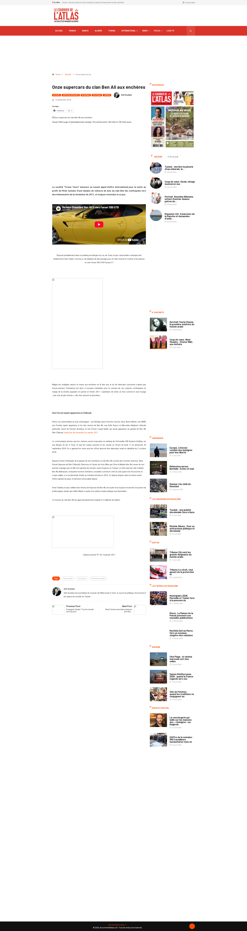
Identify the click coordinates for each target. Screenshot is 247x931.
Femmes (173, 524)
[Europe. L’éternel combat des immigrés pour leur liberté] (158, 450)
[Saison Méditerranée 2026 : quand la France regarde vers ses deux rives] (158, 677)
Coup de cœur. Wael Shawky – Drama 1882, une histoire (181, 342)
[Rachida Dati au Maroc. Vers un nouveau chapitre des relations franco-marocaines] (158, 633)
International (128, 31)
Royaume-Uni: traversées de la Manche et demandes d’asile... (180, 216)
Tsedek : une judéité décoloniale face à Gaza (182, 511)
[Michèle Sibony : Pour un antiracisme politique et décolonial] (158, 529)
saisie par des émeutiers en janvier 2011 (81, 432)
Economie (86, 95)
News (144, 31)
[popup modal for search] (191, 31)
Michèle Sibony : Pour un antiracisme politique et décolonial (182, 528)
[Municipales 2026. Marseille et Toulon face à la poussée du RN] (158, 598)
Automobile (68, 578)
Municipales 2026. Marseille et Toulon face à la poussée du (182, 598)
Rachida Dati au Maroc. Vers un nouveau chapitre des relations (181, 633)
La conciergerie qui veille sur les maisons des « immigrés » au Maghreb (181, 721)
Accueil (59, 31)
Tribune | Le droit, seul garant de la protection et (182, 572)
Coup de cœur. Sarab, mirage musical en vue (180, 182)
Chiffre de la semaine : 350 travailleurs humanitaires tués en (181, 739)
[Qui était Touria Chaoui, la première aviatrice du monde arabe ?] (158, 324)
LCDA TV (170, 31)
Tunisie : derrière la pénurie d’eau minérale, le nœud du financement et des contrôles (93, 2)
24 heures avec (176, 628)
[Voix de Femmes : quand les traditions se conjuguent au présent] (158, 694)
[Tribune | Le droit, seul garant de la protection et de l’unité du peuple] (158, 572)
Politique (97, 95)
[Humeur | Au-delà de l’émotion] (158, 485)
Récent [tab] (158, 157)
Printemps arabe (98, 578)
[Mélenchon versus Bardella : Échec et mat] (158, 468)
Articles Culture (177, 319)
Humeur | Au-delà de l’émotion (180, 485)
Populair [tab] (173, 157)
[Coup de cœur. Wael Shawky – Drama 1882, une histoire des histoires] (158, 342)
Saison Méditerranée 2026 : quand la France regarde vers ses (181, 676)
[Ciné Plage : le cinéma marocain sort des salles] (158, 659)
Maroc (85, 31)
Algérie (98, 31)
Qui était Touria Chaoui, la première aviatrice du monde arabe (182, 324)
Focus (157, 31)
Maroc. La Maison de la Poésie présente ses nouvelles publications (181, 615)
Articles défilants (71, 95)
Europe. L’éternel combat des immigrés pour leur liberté (181, 450)
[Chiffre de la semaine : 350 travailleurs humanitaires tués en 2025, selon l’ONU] (158, 740)
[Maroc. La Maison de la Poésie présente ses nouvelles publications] (158, 616)
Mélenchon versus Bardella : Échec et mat (182, 467)
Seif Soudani (126, 95)
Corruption (82, 578)
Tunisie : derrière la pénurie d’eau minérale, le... (179, 167)
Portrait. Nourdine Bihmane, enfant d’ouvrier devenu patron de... (179, 199)
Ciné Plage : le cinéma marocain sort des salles (181, 659)
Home (58, 74)
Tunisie (111, 31)
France (72, 31)
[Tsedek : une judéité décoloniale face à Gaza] (158, 511)
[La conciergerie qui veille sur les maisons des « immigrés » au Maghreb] (158, 720)
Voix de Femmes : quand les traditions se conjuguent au (182, 694)
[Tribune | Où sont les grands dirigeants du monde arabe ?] (158, 555)
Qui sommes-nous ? (117, 925)
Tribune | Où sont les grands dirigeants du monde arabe (181, 554)
